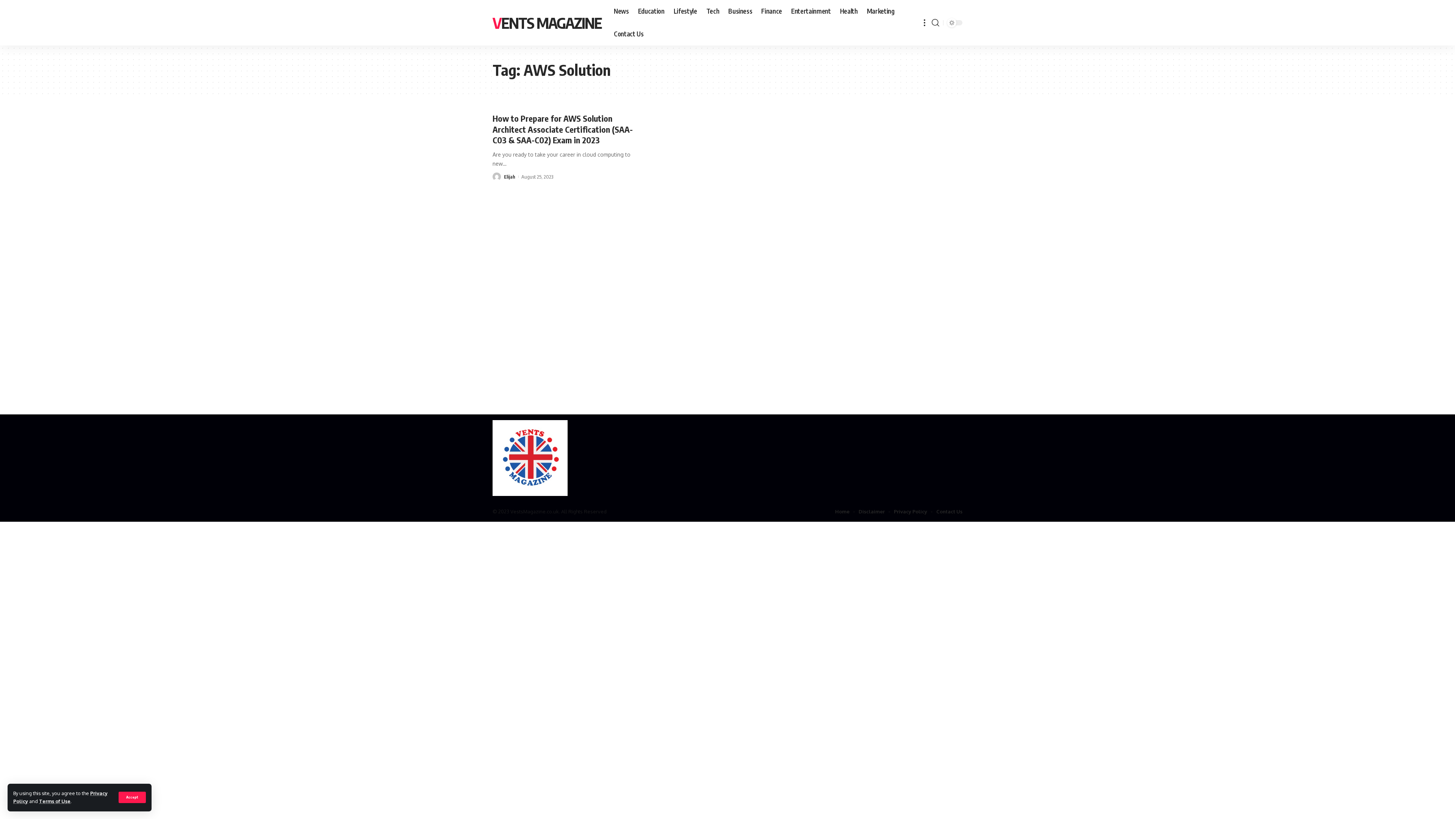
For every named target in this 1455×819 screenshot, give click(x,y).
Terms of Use (54, 801)
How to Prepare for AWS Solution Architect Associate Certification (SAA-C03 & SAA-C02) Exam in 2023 (563, 129)
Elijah (509, 177)
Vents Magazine (547, 23)
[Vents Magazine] (530, 458)
